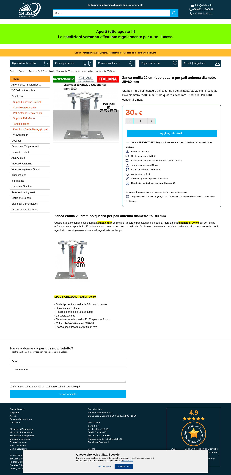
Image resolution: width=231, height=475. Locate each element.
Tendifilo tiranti (21, 124)
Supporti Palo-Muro (24, 118)
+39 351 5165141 (203, 13)
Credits (91, 449)
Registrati (14, 412)
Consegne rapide (64, 63)
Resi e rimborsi (169, 192)
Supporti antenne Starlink (27, 102)
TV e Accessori (19, 135)
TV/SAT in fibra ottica (23, 90)
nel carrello (24, 63)
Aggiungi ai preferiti (139, 174)
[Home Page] (29, 17)
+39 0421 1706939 (202, 9)
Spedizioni (182, 192)
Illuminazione (18, 175)
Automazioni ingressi (23, 192)
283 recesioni (197, 449)
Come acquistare (18, 449)
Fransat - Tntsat (20, 152)
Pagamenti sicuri (150, 63)
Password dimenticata (21, 419)
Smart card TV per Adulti (25, 146)
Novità (15, 79)
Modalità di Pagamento (21, 429)
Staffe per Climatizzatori (24, 203)
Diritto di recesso (153, 192)
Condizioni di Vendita (135, 192)
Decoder (16, 140)
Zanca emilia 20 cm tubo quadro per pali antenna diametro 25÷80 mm (86, 71)
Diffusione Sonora (21, 198)
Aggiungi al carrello (171, 133)
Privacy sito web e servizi (22, 468)
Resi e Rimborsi (18, 445)
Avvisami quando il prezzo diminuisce (148, 178)
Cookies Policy (17, 465)
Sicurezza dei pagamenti (22, 435)
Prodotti (13, 71)
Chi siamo (15, 422)
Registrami (199, 63)
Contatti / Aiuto (17, 409)
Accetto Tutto (124, 466)
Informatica (17, 181)
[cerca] (174, 13)
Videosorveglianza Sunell (25, 169)
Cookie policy (127, 460)
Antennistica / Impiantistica (26, 84)
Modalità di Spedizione (21, 432)
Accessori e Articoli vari (24, 209)
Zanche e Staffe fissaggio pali (41, 71)
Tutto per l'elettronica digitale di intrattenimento (115, 5)
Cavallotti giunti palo (24, 107)
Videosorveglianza (21, 163)
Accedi (188, 63)
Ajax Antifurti (18, 157)
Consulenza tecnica (109, 63)
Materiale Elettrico (21, 186)
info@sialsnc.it (203, 5)
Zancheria (23, 71)
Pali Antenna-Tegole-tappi (27, 113)
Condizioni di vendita (20, 439)
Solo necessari (104, 466)
